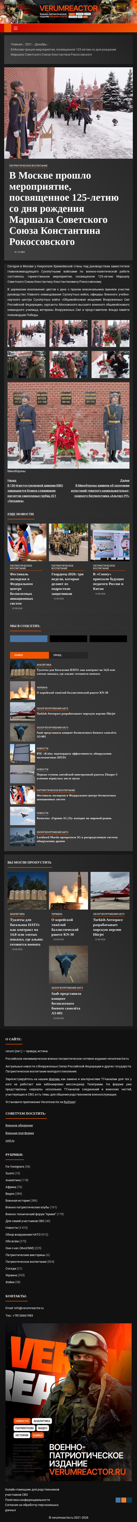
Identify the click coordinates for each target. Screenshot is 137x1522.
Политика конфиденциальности (27, 1500)
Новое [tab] (18, 655)
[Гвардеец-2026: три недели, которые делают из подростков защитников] (68, 542)
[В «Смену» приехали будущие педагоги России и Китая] (110, 542)
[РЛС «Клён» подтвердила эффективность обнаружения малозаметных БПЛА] (22, 753)
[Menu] (15, 28)
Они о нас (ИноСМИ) (20, 1248)
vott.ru (10, 1140)
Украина (42, 687)
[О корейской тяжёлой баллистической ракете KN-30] (22, 690)
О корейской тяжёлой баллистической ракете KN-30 (72, 692)
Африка (11, 1187)
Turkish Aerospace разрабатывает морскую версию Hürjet (76, 713)
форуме (54, 1079)
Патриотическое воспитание (28, 165)
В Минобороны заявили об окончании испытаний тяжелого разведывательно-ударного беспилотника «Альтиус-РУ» (100, 488)
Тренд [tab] (57, 655)
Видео (10, 1193)
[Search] (130, 28)
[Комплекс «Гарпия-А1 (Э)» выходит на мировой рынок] (22, 816)
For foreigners (15, 1166)
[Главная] (7, 28)
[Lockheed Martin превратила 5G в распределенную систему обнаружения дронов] (22, 837)
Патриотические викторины (25, 1255)
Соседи (11, 1268)
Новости (42, 748)
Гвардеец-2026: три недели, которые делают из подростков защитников (67, 584)
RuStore (69, 1102)
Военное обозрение (19, 1125)
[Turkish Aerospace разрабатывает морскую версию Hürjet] (22, 711)
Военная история (18, 1200)
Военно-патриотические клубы (27, 1207)
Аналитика (44, 665)
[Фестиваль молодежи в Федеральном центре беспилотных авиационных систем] (27, 542)
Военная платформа (20, 1133)
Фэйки (10, 1282)
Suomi (10, 1173)
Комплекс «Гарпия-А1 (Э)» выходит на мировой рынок (74, 818)
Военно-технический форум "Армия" (31, 1214)
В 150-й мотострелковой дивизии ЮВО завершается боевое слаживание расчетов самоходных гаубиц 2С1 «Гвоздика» (35, 491)
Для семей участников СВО (25, 1221)
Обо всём (12, 1241)
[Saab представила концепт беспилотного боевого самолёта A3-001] (22, 732)
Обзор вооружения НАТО (52, 708)
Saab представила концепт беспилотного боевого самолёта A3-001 (66, 1003)
